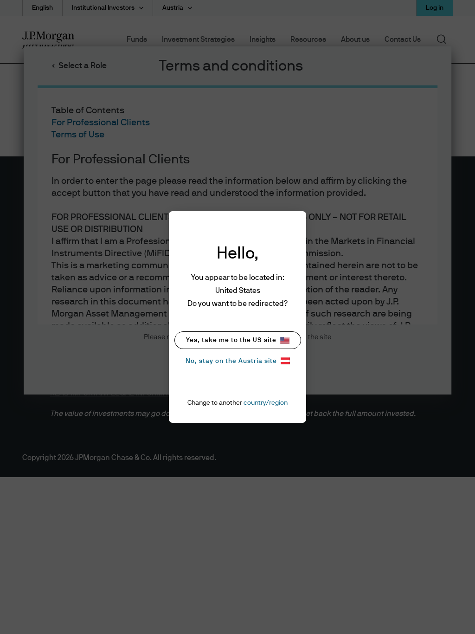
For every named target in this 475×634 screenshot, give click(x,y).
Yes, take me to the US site (231, 340)
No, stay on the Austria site (231, 361)
